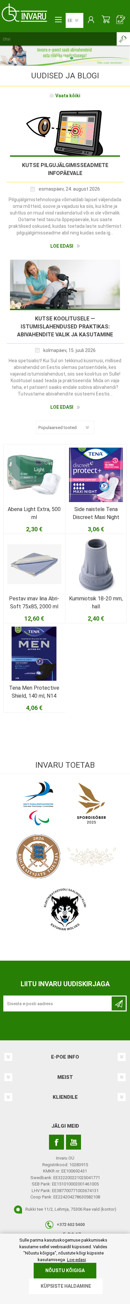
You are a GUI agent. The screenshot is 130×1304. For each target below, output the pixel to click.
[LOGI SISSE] (90, 20)
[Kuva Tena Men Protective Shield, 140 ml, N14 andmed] (34, 654)
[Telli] (119, 1003)
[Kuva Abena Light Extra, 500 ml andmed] (34, 475)
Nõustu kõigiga (65, 1270)
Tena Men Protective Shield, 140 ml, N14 (34, 692)
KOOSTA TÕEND (120, 20)
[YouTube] (73, 1142)
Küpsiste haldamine (66, 1286)
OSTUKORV (105, 20)
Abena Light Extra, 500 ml (34, 513)
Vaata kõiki (67, 95)
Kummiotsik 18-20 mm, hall (96, 602)
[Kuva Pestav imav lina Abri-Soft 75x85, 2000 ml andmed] (34, 564)
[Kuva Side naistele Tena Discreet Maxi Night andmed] (96, 475)
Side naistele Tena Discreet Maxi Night (96, 513)
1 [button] (57, 58)
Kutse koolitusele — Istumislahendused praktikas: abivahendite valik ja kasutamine (65, 326)
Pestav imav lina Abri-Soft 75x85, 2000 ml (34, 602)
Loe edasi (61, 246)
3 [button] (71, 58)
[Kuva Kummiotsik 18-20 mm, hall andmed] (96, 564)
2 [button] (64, 58)
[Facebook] (56, 1142)
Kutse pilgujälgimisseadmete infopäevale (65, 169)
